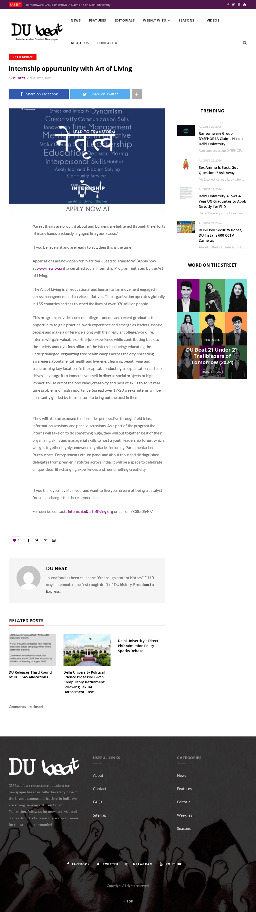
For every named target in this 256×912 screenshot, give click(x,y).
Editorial (184, 802)
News (76, 20)
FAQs (97, 802)
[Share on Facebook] (14, 241)
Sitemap (99, 815)
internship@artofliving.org (90, 511)
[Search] (244, 43)
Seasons (186, 20)
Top (129, 901)
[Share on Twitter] (14, 254)
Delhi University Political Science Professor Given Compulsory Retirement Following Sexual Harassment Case (84, 682)
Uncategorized (22, 57)
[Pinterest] (14, 266)
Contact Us (108, 43)
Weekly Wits (154, 20)
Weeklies (184, 815)
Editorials (124, 20)
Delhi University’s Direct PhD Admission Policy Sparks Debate (138, 645)
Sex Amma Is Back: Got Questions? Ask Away (218, 170)
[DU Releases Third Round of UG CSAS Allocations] (32, 650)
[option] (212, 329)
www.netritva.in (50, 268)
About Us (80, 43)
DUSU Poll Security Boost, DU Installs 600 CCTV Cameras (220, 235)
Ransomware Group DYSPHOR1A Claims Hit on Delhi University (68, 5)
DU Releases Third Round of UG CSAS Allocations (30, 675)
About (98, 775)
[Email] (14, 279)
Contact (99, 788)
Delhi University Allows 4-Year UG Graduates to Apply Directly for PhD (223, 201)
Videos (213, 20)
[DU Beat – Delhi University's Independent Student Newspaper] (37, 32)
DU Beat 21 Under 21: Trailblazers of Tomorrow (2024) (212, 356)
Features (97, 20)
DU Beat (19, 78)
